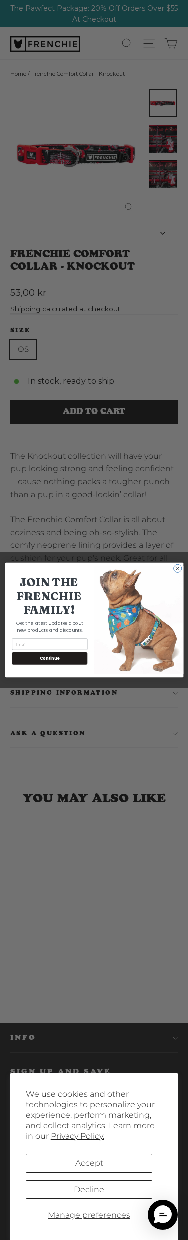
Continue (49, 658)
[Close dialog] (177, 568)
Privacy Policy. (77, 1136)
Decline (89, 1189)
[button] (163, 1215)
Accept (89, 1163)
